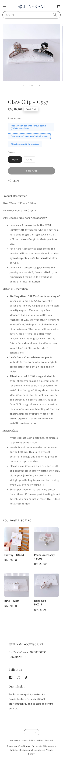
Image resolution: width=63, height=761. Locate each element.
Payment (36, 746)
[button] (4, 6)
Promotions (15, 118)
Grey (29, 159)
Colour (11, 152)
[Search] (54, 14)
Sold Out (31, 170)
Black (15, 159)
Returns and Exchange (32, 750)
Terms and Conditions (18, 746)
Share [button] (16, 181)
